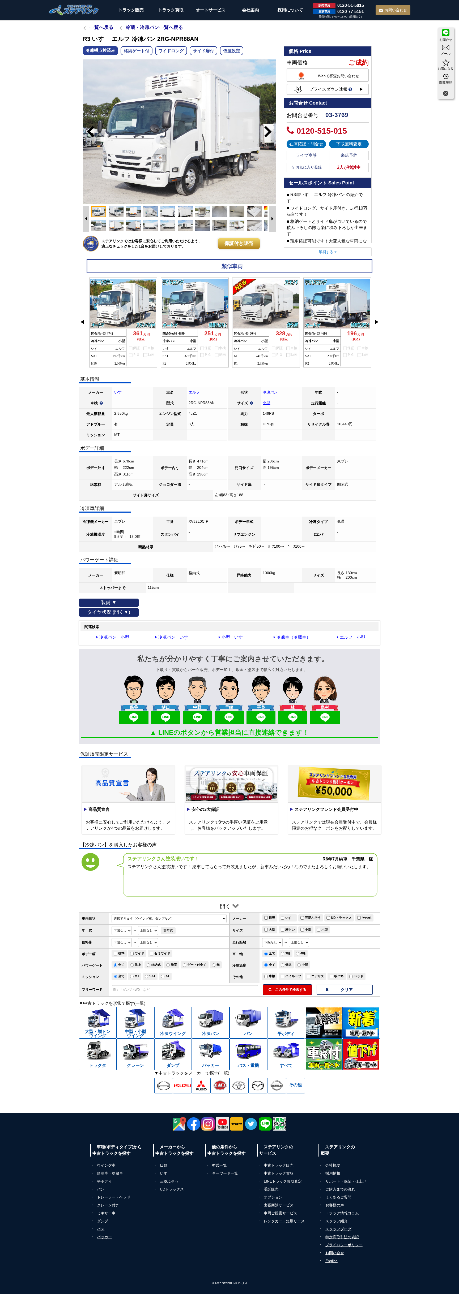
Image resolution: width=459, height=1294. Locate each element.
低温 (288, 965)
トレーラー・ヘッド (113, 1197)
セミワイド (162, 953)
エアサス (317, 976)
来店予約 (349, 155)
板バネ (339, 976)
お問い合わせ (396, 10)
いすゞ (119, 392)
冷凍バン (270, 392)
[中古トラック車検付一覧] (324, 1054)
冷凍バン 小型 (114, 637)
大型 (272, 930)
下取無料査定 (349, 144)
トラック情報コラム (342, 1213)
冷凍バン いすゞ (175, 637)
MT (137, 976)
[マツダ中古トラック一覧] (257, 1086)
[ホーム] (74, 10)
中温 (305, 965)
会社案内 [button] (250, 10)
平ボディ (104, 1181)
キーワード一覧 (225, 1173)
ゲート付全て (196, 965)
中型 (308, 930)
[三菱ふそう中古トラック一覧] (201, 1086)
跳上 (138, 965)
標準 (121, 953)
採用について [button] (290, 10)
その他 (366, 918)
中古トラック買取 (279, 1173)
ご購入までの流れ (340, 1189)
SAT (152, 976)
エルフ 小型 (352, 637)
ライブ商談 (306, 155)
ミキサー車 (106, 1213)
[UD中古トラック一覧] (220, 1086)
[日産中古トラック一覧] (276, 1086)
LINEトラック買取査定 (283, 1181)
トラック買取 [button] (171, 10)
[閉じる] (445, 94)
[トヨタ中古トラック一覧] (239, 1086)
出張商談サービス (279, 1205)
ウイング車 (106, 1165)
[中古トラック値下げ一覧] (361, 1054)
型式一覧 (219, 1165)
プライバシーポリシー (344, 1245)
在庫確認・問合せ (306, 144)
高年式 (168, 930)
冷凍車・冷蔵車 (110, 1173)
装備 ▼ (109, 602)
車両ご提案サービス (280, 1213)
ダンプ (102, 1221)
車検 (272, 976)
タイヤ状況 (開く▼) (108, 612)
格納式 (156, 965)
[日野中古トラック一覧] (163, 1086)
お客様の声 (334, 1205)
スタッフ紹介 (336, 1221)
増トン (290, 930)
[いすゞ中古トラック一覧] (182, 1086)
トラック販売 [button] (131, 10)
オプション (273, 1197)
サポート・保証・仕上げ (345, 1181)
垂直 (174, 965)
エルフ (194, 392)
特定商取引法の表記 (342, 1237)
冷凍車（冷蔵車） (294, 637)
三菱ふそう (313, 918)
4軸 (302, 953)
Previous (88, 131)
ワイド (139, 953)
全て (272, 953)
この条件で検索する (289, 990)
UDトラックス (341, 918)
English (331, 1261)
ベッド (358, 976)
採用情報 (332, 1173)
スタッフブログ (338, 1229)
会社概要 (332, 1165)
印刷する (326, 252)
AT (167, 976)
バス (100, 1229)
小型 (266, 403)
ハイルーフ (293, 976)
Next (270, 131)
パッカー (104, 1237)
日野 (272, 918)
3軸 (287, 953)
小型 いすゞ (234, 637)
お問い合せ (334, 1253)
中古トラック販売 (279, 1165)
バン (100, 1189)
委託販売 (271, 1189)
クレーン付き (108, 1205)
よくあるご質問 (338, 1197)
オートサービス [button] (211, 10)
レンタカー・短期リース (284, 1221)
